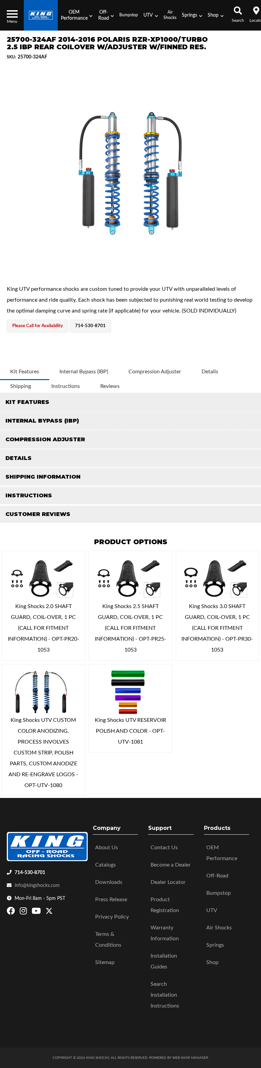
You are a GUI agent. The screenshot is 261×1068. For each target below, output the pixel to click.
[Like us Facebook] (12, 912)
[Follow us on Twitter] (49, 912)
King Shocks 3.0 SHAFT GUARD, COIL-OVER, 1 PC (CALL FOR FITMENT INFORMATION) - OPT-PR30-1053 (217, 628)
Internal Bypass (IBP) (83, 371)
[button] (76, 15)
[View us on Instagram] (24, 912)
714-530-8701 (30, 872)
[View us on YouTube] (37, 912)
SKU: (11, 57)
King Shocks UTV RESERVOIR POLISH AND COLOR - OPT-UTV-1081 (130, 731)
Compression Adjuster (154, 371)
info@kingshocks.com (37, 885)
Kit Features (24, 371)
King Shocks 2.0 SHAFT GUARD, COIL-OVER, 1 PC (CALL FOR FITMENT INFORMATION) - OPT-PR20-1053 (43, 628)
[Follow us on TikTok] (56, 912)
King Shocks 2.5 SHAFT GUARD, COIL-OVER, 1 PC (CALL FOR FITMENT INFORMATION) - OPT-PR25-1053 (130, 628)
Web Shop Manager (190, 1058)
